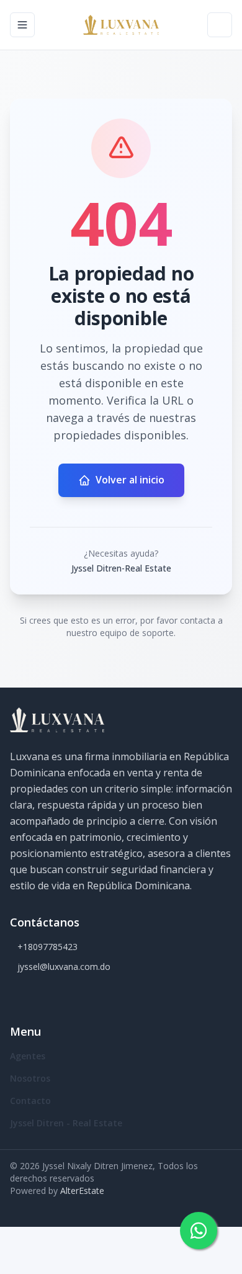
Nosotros (30, 1078)
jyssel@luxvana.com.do (63, 966)
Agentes (27, 1056)
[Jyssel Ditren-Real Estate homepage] (121, 25)
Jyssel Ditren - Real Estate (66, 1123)
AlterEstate (82, 1190)
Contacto (30, 1100)
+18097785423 (47, 947)
